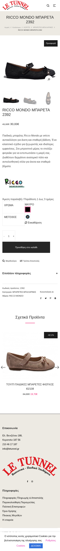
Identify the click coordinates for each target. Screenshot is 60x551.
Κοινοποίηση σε (47, 292)
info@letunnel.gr (10, 448)
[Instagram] (32, 481)
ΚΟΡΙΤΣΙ (27, 27)
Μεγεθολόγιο (11, 261)
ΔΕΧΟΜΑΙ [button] (36, 546)
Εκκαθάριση (35, 222)
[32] (27, 216)
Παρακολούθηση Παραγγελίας (18, 502)
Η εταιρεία (7, 519)
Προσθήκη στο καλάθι (26, 247)
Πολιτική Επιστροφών (13, 506)
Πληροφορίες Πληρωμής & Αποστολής (22, 497)
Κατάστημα (16, 27)
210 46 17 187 (9, 444)
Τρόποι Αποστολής (31, 261)
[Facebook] (27, 481)
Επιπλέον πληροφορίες (16, 273)
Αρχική (6, 27)
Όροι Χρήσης (9, 511)
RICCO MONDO (16, 296)
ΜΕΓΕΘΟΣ (10, 217)
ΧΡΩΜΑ (8, 205)
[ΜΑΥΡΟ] (27, 209)
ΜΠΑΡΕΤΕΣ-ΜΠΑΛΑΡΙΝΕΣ (43, 27)
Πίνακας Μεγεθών (12, 515)
